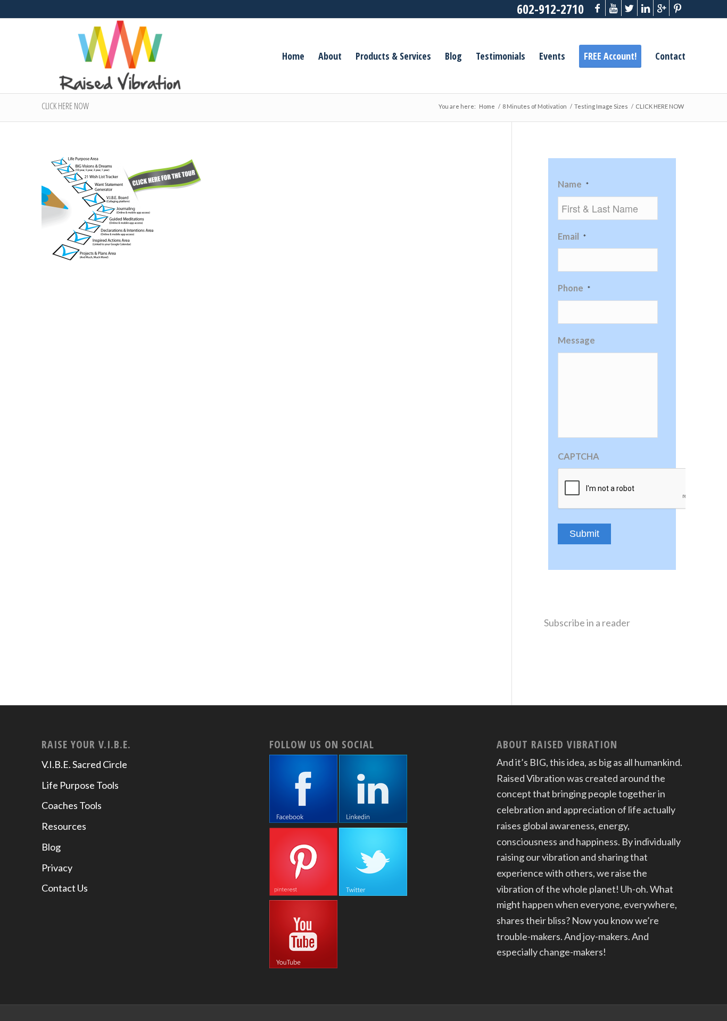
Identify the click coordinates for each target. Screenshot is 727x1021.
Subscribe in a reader (587, 622)
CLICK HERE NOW (65, 106)
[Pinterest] (677, 8)
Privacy (57, 867)
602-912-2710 (550, 9)
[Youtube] (613, 8)
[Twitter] (629, 8)
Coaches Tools (72, 805)
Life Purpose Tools (80, 785)
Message (576, 340)
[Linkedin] (645, 8)
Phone (574, 288)
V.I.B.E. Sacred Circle (84, 764)
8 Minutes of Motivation (534, 106)
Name (573, 184)
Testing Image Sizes (601, 106)
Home (487, 106)
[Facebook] (597, 8)
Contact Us (65, 888)
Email (572, 236)
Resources (64, 826)
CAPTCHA (578, 456)
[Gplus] (661, 8)
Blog (51, 847)
